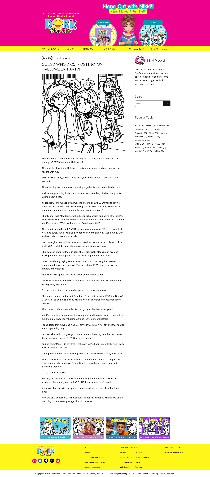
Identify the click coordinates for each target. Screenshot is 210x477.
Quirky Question (144, 144)
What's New (157, 151)
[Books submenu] (77, 49)
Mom (148, 140)
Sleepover (150, 148)
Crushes (149, 129)
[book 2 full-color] (103, 36)
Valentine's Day (142, 151)
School (139, 148)
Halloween (66, 58)
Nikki (58, 58)
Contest (139, 129)
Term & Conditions (167, 474)
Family (159, 129)
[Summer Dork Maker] (153, 36)
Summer (161, 148)
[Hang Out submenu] (98, 49)
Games (163, 133)
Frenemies (141, 133)
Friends (153, 133)
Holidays (154, 136)
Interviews (139, 140)
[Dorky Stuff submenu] (122, 49)
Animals (139, 126)
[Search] (166, 103)
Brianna (150, 126)
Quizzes (160, 144)
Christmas (163, 126)
